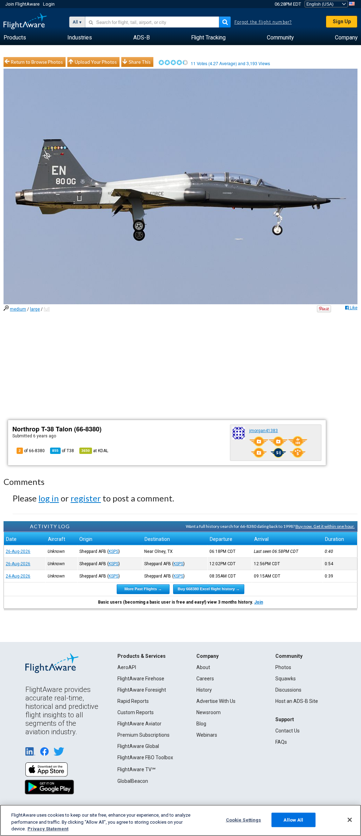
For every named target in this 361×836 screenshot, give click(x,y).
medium (18, 309)
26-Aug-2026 (18, 551)
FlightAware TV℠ (136, 769)
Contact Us (287, 731)
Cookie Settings (243, 819)
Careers (205, 678)
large (35, 309)
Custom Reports (135, 712)
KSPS (113, 551)
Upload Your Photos (96, 62)
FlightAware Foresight (141, 690)
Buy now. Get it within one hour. (325, 526)
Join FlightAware (22, 4)
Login (49, 4)
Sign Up (342, 21)
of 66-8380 (32, 450)
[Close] (349, 820)
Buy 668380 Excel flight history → (209, 589)
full (47, 309)
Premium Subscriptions (143, 735)
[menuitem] (15, 37)
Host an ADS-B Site (296, 701)
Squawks (285, 678)
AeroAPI (126, 667)
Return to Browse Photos (37, 62)
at (94, 450)
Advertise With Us (215, 701)
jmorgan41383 (263, 430)
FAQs (281, 742)
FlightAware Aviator (139, 723)
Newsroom (208, 712)
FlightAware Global (138, 746)
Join (258, 602)
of (63, 450)
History (204, 690)
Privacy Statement (47, 828)
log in (48, 498)
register (86, 498)
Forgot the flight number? (263, 22)
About (203, 667)
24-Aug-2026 (18, 576)
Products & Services (141, 656)
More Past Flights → (143, 589)
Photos (283, 667)
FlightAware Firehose (140, 678)
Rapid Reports (133, 701)
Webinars (206, 735)
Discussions (288, 690)
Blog (201, 723)
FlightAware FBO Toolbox (145, 757)
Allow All (293, 819)
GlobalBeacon (132, 781)
